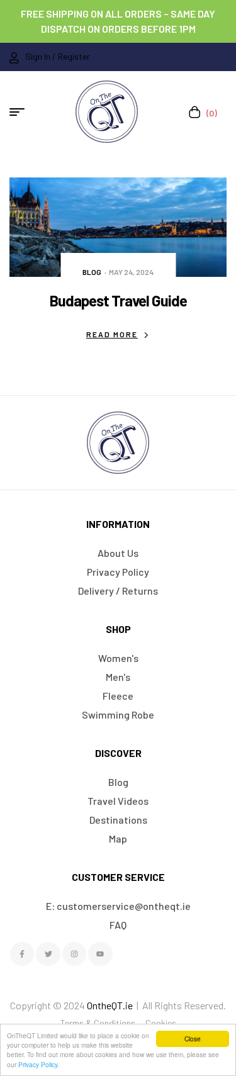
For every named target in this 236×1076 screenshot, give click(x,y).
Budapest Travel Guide (118, 300)
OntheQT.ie (110, 1005)
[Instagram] (74, 954)
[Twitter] (48, 954)
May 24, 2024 (131, 271)
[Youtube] (100, 954)
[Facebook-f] (22, 954)
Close (192, 1038)
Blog (91, 271)
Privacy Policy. (38, 1064)
